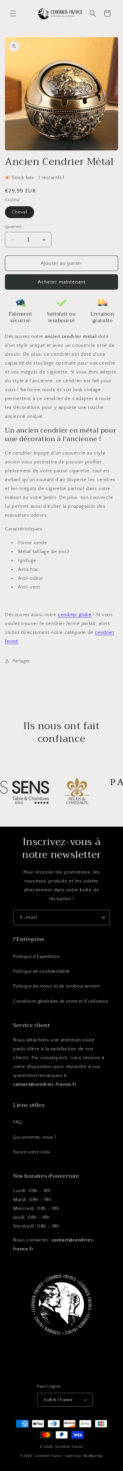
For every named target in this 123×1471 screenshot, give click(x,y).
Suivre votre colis (31, 1152)
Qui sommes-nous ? (34, 1137)
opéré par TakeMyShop (84, 1456)
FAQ (17, 1122)
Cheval (19, 212)
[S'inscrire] (102, 917)
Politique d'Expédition (36, 956)
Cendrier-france (69, 1447)
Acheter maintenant (62, 282)
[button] (13, 13)
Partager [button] (21, 661)
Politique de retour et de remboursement (56, 986)
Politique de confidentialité (41, 971)
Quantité (13, 226)
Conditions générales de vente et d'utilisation (61, 1001)
